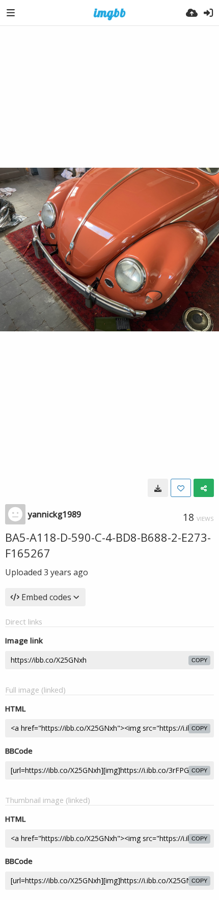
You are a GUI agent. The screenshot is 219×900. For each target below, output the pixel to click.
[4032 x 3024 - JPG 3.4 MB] (158, 488)
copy (199, 660)
